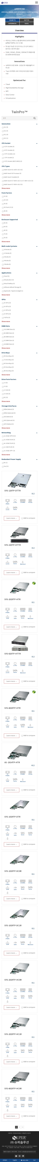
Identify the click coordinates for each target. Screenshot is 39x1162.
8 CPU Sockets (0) (9, 146)
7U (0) (5, 234)
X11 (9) (6, 127)
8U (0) (5, 223)
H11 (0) (6, 134)
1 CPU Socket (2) (9, 157)
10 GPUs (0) (7, 314)
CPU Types (6, 166)
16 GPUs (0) (7, 306)
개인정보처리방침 (17, 1133)
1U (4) (5, 196)
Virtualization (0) (9, 280)
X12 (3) (6, 131)
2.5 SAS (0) (7, 390)
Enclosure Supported (10, 220)
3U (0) (5, 203)
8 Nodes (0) (7, 257)
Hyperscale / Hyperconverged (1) (13, 291)
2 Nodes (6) (7, 264)
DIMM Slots (6, 326)
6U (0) (5, 226)
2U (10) (6, 200)
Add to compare (29, 518)
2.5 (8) (6, 383)
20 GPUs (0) (7, 303)
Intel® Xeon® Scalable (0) (11, 177)
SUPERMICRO (12, 23)
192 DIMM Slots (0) (9, 329)
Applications (6, 273)
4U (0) (5, 211)
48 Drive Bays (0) (9, 371)
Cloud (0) (6, 276)
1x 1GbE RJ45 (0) (9, 447)
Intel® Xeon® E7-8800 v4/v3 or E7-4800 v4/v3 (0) (18, 181)
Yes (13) (6, 466)
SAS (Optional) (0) (9, 420)
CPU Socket (6, 143)
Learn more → (11, 518)
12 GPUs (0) (7, 310)
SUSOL (27, 23)
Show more (6, 188)
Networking (6, 433)
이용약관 (10, 1133)
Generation (6, 124)
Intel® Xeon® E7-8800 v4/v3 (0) (13, 184)
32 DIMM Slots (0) (9, 340)
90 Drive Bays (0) (9, 356)
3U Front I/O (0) (8, 207)
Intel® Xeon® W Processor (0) (12, 173)
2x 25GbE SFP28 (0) (10, 436)
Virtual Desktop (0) (9, 283)
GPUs (4, 299)
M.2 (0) (6, 397)
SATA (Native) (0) (9, 424)
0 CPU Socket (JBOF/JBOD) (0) (13, 161)
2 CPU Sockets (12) (9, 154)
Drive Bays (6, 353)
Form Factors (7, 193)
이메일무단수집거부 (26, 1133)
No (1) (5, 462)
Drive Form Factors (9, 379)
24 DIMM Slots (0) (9, 344)
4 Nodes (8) (7, 260)
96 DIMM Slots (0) (9, 333)
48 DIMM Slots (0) (9, 337)
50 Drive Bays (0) (9, 367)
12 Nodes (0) (7, 253)
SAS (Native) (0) (8, 417)
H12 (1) (6, 138)
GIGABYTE (12, 20)
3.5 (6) (6, 386)
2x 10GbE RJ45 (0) (9, 439)
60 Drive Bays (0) (9, 363)
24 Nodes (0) (7, 249)
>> (22, 1127)
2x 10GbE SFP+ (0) (9, 451)
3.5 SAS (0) (7, 394)
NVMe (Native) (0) (9, 409)
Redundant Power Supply (11, 459)
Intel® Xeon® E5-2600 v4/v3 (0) (13, 170)
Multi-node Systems (9, 246)
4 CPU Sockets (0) (9, 150)
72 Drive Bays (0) (9, 360)
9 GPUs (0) (7, 317)
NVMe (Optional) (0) (9, 413)
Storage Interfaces (9, 406)
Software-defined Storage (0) (12, 287)
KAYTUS (26, 20)
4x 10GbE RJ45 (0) (9, 443)
